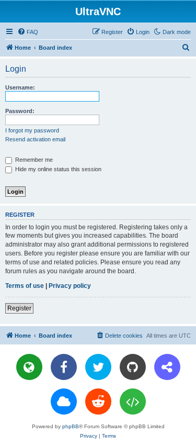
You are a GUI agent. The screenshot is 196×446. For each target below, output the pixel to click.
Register (19, 308)
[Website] (29, 367)
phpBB (70, 426)
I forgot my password (32, 130)
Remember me (33, 160)
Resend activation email (35, 139)
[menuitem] (27, 32)
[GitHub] (133, 367)
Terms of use (24, 285)
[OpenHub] (133, 401)
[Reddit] (98, 401)
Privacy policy (70, 285)
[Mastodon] (167, 367)
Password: (19, 111)
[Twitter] (98, 367)
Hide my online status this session (57, 169)
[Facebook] (64, 367)
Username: (20, 87)
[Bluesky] (64, 401)
